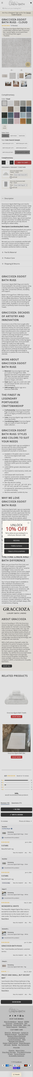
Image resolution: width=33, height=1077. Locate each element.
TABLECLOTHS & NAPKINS (16, 551)
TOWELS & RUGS (16, 546)
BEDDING (16, 540)
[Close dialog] (28, 523)
